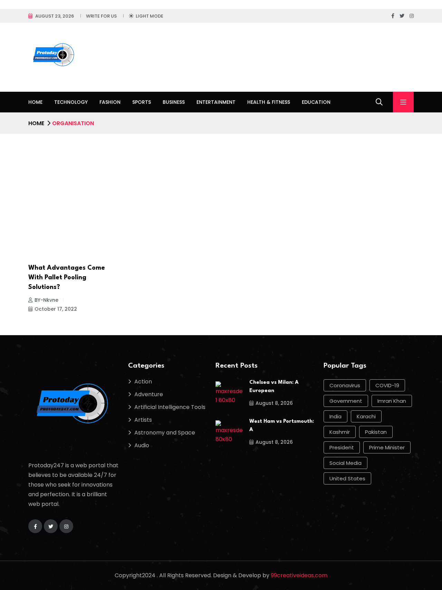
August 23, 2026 (54, 16)
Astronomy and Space (164, 432)
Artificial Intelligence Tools (169, 407)
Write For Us (101, 16)
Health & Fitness (268, 102)
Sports (141, 102)
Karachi (366, 416)
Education (316, 102)
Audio (141, 445)
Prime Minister (387, 447)
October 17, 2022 (56, 309)
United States (347, 478)
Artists (143, 419)
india (335, 416)
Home (35, 102)
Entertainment (216, 102)
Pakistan (376, 432)
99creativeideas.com (299, 575)
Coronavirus (344, 385)
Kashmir (339, 432)
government (345, 400)
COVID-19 (387, 385)
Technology (71, 102)
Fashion (110, 102)
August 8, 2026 (274, 403)
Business (174, 102)
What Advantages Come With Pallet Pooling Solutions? (66, 277)
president (341, 447)
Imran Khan (391, 400)
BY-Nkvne (46, 300)
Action (143, 381)
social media (345, 463)
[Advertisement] (221, 185)
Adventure (148, 394)
